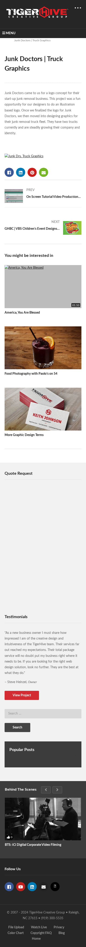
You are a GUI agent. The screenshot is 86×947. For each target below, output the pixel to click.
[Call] (55, 886)
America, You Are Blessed (22, 312)
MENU (10, 33)
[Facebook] (9, 886)
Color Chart (16, 933)
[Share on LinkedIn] (20, 172)
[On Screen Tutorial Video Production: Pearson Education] (43, 196)
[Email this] (43, 172)
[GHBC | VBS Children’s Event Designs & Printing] (43, 228)
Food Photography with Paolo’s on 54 (31, 373)
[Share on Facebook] (9, 172)
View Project (22, 695)
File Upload (16, 927)
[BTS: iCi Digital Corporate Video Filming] (43, 819)
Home (36, 938)
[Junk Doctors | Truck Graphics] (43, 286)
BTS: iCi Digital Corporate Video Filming (33, 844)
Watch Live (39, 927)
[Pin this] (32, 172)
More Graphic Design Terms (24, 435)
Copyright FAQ (41, 933)
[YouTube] (20, 886)
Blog (61, 933)
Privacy (59, 927)
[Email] (43, 886)
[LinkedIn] (32, 886)
